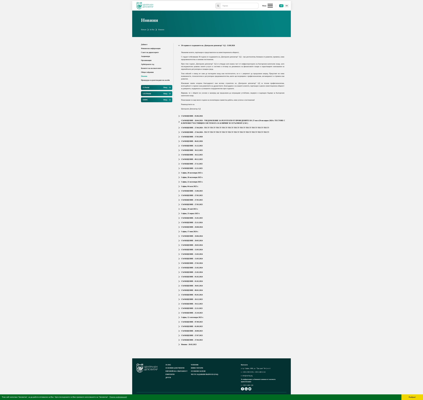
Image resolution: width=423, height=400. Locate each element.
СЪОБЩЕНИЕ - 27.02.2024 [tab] (192, 263)
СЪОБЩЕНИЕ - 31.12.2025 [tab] (192, 146)
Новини (144, 76)
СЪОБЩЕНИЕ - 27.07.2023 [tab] (192, 335)
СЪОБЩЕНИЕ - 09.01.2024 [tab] (192, 290)
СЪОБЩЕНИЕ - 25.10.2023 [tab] (192, 313)
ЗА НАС (168, 365)
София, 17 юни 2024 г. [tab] (189, 231)
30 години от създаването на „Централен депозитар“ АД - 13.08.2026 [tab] (208, 45)
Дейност (144, 44)
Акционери (145, 56)
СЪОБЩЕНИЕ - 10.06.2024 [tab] (192, 236)
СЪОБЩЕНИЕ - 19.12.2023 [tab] (192, 304)
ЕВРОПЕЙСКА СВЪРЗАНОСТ (176, 371)
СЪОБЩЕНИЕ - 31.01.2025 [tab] (192, 218)
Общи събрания (147, 72)
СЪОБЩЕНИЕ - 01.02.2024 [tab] (192, 277)
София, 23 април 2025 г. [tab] (190, 213)
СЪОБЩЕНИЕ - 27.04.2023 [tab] (192, 340)
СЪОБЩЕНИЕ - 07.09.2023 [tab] (192, 322)
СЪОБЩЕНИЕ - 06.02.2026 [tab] (192, 141)
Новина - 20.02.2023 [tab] (189, 344)
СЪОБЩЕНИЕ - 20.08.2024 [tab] (192, 227)
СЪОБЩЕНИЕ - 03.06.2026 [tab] (192, 116)
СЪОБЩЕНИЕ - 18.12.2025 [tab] (192, 155)
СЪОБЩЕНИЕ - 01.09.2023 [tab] (192, 326)
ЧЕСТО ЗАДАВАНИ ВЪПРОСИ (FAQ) (204, 374)
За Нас (152, 30)
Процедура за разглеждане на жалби (155, 80)
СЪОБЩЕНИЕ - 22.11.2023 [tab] (192, 308)
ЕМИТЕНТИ (169, 374)
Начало (143, 30)
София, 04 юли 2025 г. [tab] (189, 186)
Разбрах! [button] (412, 397)
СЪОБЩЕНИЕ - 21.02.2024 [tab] (192, 268)
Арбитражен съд (147, 64)
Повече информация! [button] (118, 397)
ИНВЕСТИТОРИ (197, 368)
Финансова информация (150, 48)
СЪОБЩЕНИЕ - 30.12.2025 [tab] (192, 150)
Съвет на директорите (150, 52)
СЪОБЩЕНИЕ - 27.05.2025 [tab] (192, 195)
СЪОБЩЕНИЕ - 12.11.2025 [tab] (192, 168)
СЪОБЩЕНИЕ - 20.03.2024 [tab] (192, 245)
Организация (146, 60)
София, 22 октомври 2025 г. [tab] (192, 182)
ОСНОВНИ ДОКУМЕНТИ (174, 368)
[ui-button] (218, 6)
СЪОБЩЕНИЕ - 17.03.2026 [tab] (192, 137)
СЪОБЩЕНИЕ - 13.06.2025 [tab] (192, 191)
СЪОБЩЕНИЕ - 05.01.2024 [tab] (192, 295)
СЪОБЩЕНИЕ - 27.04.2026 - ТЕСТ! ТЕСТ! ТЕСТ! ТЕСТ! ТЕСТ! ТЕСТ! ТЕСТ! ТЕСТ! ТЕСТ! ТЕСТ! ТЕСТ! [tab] (225, 128)
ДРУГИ (168, 377)
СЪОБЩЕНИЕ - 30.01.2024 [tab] (192, 286)
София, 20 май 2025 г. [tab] (189, 209)
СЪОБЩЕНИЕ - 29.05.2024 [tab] (192, 240)
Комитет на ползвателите (151, 68)
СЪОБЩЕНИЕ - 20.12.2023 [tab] (192, 299)
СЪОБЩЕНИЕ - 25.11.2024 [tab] (192, 222)
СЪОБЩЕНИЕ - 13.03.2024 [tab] (192, 250)
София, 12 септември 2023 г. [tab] (192, 317)
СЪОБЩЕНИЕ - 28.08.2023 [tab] (192, 331)
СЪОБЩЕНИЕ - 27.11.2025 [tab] (192, 164)
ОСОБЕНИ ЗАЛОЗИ (198, 371)
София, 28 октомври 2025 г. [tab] (192, 173)
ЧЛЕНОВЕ (195, 365)
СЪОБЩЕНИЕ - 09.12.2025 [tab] (192, 159)
